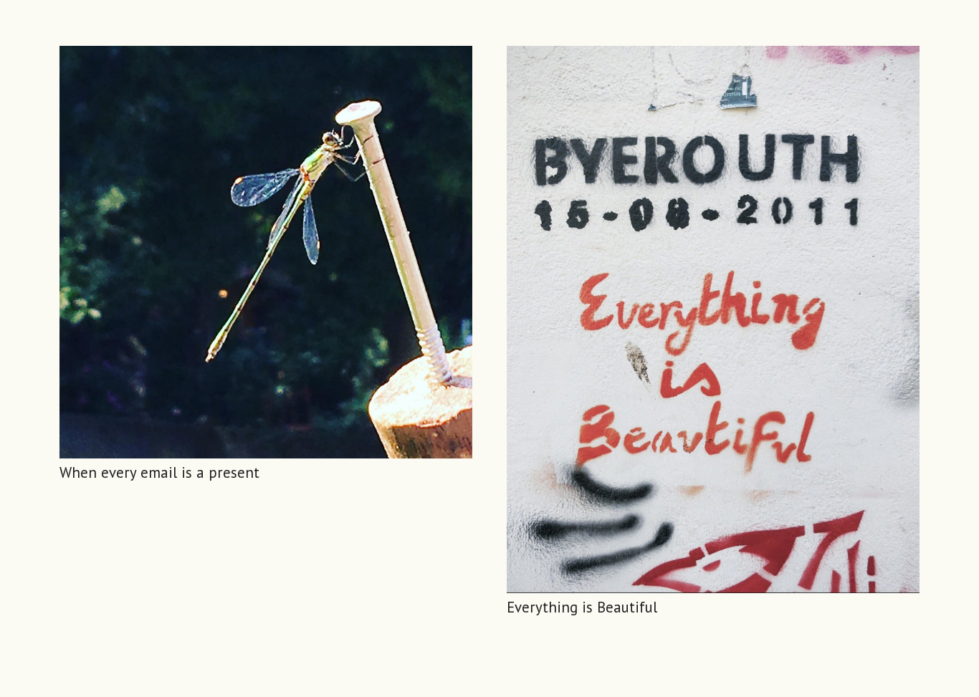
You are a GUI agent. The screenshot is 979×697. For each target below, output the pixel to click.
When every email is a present (159, 472)
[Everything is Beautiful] (713, 319)
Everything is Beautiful (582, 607)
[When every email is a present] (265, 252)
